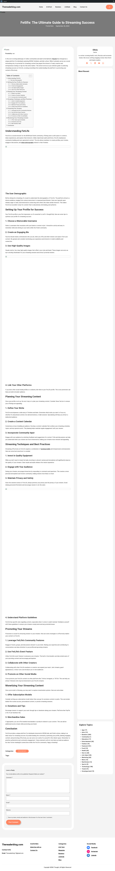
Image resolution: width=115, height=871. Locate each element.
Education (85, 739)
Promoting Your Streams (15, 108)
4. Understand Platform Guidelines (19, 106)
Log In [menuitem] (5, 1)
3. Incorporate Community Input (18, 97)
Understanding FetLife (14, 78)
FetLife (54, 59)
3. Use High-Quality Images (17, 87)
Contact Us (33, 850)
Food (83, 748)
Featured (84, 746)
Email (8, 802)
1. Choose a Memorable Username (18, 84)
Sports (84, 764)
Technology (85, 766)
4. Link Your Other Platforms (17, 89)
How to (84, 753)
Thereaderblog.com (11, 7)
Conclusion (11, 125)
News (83, 760)
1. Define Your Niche (15, 93)
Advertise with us (35, 847)
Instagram (94, 851)
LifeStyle (61, 857)
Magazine (62, 850)
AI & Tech (61, 847)
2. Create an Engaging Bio (16, 86)
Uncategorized (86, 771)
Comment (9, 777)
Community (85, 737)
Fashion (84, 744)
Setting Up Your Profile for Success (18, 82)
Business (84, 734)
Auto (83, 732)
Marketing (85, 757)
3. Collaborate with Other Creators (19, 114)
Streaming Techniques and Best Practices (20, 99)
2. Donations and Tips (15, 121)
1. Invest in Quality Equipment (17, 101)
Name (8, 795)
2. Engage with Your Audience (17, 103)
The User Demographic (16, 80)
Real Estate (85, 762)
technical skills (45, 449)
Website (8, 810)
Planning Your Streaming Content (17, 91)
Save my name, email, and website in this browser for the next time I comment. (30, 817)
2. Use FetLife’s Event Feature (17, 112)
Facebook (94, 847)
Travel (84, 769)
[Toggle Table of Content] (30, 75)
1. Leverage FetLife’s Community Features (20, 110)
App (83, 730)
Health (84, 750)
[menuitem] (1, 1)
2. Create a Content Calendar (17, 95)
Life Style (85, 755)
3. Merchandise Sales (15, 123)
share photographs (27, 142)
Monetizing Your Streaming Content (18, 118)
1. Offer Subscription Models (17, 119)
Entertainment (22, 751)
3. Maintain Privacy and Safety (18, 104)
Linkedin (93, 855)
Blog (60, 860)
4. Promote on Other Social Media (18, 116)
